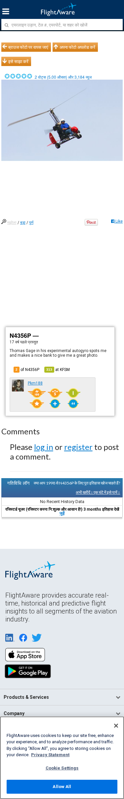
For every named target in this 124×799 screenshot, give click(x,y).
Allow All (62, 786)
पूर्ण (31, 222)
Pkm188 (35, 383)
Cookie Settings (62, 767)
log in (43, 447)
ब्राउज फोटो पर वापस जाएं (28, 47)
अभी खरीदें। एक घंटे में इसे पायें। (98, 492)
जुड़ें (62, 513)
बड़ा (22, 222)
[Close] (116, 725)
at (58, 369)
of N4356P (27, 369)
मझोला (12, 222)
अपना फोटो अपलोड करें (77, 47)
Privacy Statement (50, 754)
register (78, 447)
